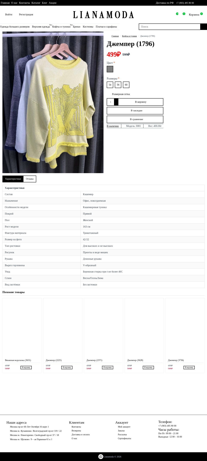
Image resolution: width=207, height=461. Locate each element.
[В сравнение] (37, 367)
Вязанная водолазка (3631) (18, 360)
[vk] (201, 3)
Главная (115, 36)
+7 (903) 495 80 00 (185, 3)
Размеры (112, 78)
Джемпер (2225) (54, 360)
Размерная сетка (121, 94)
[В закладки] (34, 367)
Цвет (110, 62)
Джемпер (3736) (176, 360)
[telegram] (205, 3)
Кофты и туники (129, 36)
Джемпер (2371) (94, 360)
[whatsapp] (197, 3)
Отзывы (29, 179)
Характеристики (13, 179)
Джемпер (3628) (135, 360)
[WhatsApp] (100, 456)
